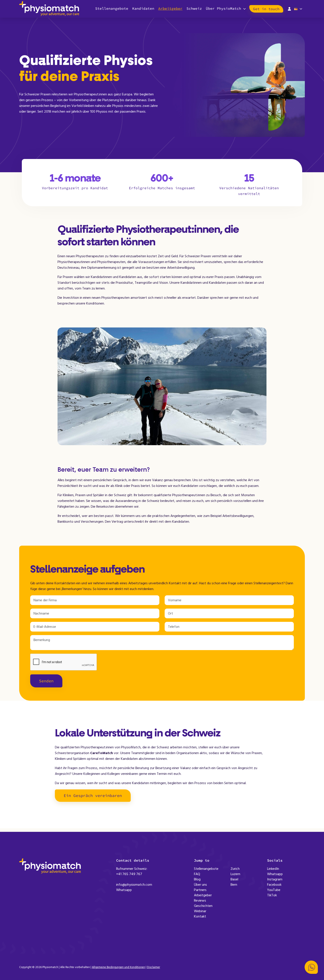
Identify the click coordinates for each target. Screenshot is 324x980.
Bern (234, 884)
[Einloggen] (289, 8)
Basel (234, 879)
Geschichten (203, 905)
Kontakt (200, 916)
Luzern (235, 874)
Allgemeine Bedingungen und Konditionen (118, 967)
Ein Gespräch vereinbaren (93, 795)
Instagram (274, 879)
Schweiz (194, 8)
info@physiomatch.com (134, 884)
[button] (311, 967)
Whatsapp (124, 889)
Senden (46, 680)
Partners (200, 889)
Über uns (200, 884)
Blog (197, 879)
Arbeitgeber (170, 8)
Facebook (274, 884)
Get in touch (266, 9)
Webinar (200, 911)
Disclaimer (153, 967)
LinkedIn (273, 868)
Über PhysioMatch (223, 8)
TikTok (272, 895)
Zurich (235, 868)
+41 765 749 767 (129, 874)
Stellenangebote (111, 8)
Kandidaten (143, 8)
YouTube (273, 889)
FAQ (197, 874)
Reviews (200, 900)
